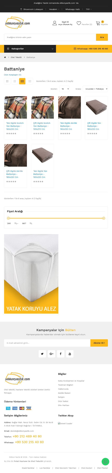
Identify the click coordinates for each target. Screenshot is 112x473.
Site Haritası (63, 405)
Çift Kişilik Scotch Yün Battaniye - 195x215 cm (41, 126)
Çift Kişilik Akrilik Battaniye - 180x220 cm (14, 174)
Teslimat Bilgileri (65, 385)
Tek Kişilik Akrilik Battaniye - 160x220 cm (68, 126)
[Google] (51, 354)
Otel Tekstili (16, 57)
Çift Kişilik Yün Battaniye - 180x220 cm (94, 126)
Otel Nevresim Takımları (65, 468)
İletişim (61, 397)
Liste (30, 81)
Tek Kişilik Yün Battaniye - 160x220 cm (40, 174)
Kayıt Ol (65, 22)
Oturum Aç (67, 24)
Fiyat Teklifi (17, 132)
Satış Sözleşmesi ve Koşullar (71, 381)
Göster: (54, 89)
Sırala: (78, 89)
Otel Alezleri (86, 468)
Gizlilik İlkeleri (64, 393)
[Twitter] (42, 354)
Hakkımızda (63, 389)
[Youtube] (69, 354)
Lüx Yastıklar (44, 468)
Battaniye (30, 57)
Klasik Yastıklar (28, 468)
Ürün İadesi (63, 401)
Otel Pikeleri (102, 468)
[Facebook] (60, 354)
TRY (88, 9)
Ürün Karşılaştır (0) (12, 75)
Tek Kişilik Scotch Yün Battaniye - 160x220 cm (14, 126)
